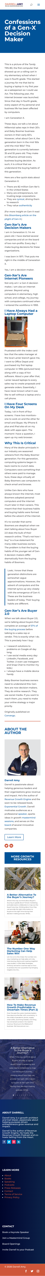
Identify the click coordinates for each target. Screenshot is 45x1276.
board (8, 825)
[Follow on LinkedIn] (11, 846)
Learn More (14, 837)
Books (7, 1178)
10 (31, 1095)
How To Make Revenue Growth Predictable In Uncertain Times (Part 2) (22, 1007)
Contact (8, 1191)
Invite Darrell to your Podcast (18, 1249)
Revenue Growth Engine (18, 799)
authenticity (25, 205)
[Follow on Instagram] (14, 1142)
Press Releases (12, 1188)
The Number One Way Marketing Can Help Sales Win (21, 951)
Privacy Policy (11, 1197)
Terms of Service (13, 1194)
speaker (22, 814)
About (7, 1175)
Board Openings (11, 1244)
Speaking (9, 1181)
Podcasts (9, 1185)
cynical (20, 199)
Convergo (10, 715)
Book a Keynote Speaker (15, 1232)
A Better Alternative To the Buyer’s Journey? (21, 896)
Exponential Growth (15, 806)
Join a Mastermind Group (16, 1238)
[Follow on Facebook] (4, 1142)
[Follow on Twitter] (6, 846)
